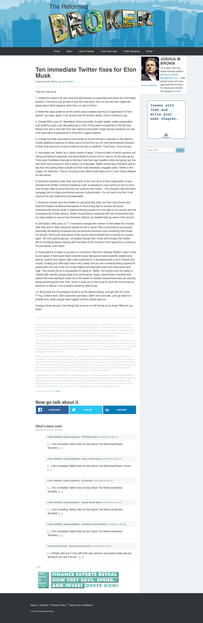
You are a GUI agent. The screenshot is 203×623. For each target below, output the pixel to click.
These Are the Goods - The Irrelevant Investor (69, 546)
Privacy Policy (58, 605)
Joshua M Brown (65, 81)
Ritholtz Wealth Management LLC (169, 76)
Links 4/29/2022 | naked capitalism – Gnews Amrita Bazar (74, 502)
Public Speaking (131, 51)
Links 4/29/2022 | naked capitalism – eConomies (70, 480)
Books (149, 51)
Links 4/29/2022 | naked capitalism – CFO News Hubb (72, 436)
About (69, 51)
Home (57, 51)
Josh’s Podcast (86, 51)
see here (176, 91)
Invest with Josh (109, 51)
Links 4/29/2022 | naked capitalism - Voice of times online (74, 458)
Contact (43, 605)
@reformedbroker (149, 85)
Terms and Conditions (81, 605)
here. (58, 390)
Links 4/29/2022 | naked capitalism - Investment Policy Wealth (76, 524)
